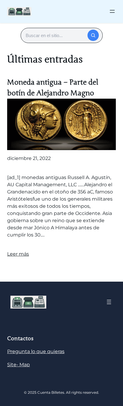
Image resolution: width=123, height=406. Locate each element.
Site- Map (18, 364)
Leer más (18, 254)
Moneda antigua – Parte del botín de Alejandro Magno (52, 87)
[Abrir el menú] (112, 11)
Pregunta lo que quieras (35, 351)
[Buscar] (93, 35)
